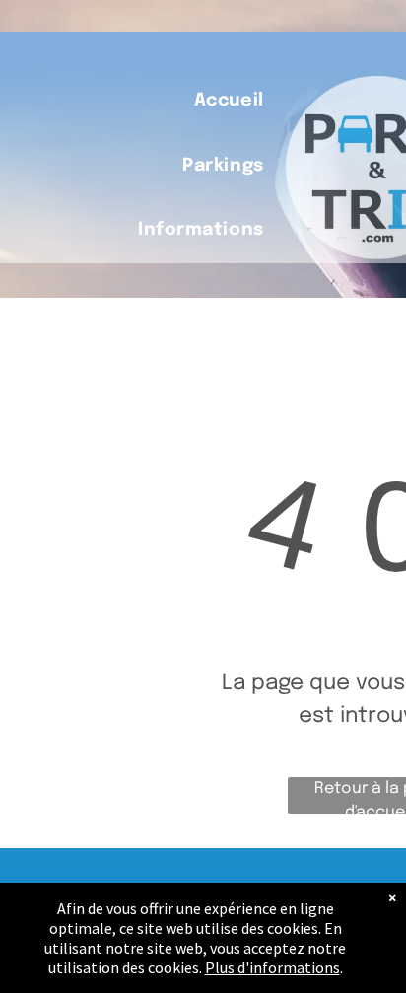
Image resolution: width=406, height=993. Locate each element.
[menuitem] (229, 101)
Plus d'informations (272, 967)
